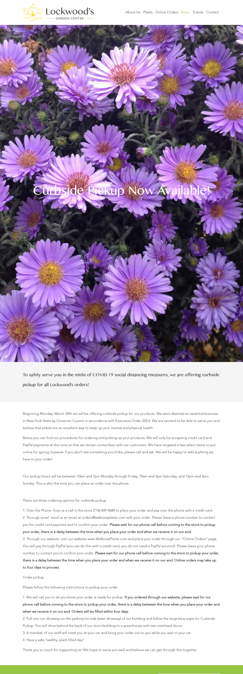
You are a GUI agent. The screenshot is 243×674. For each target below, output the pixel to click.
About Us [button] (132, 12)
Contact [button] (212, 12)
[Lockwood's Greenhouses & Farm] (58, 12)
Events (198, 12)
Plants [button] (148, 12)
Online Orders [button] (166, 12)
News (185, 12)
